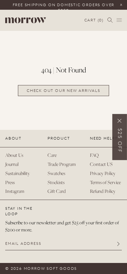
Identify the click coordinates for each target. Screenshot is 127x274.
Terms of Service (105, 182)
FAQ (94, 155)
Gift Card (57, 191)
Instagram (14, 191)
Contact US (101, 164)
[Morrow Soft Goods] (25, 20)
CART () (94, 20)
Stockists (56, 182)
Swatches (56, 173)
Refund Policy (103, 191)
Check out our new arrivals (63, 90)
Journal (12, 164)
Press (10, 182)
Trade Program (62, 164)
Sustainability (17, 173)
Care (52, 155)
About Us (14, 155)
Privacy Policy (103, 173)
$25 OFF (120, 140)
